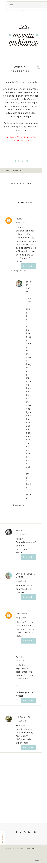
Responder (28, 266)
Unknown (22, 613)
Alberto (21, 530)
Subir (38, 860)
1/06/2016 (21, 660)
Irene (19, 218)
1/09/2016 (21, 721)
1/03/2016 (21, 223)
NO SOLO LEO (23, 717)
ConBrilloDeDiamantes (25, 575)
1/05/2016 (21, 618)
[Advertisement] (23, 89)
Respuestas (19, 270)
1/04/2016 (21, 581)
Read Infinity (32, 848)
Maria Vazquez (28, 288)
